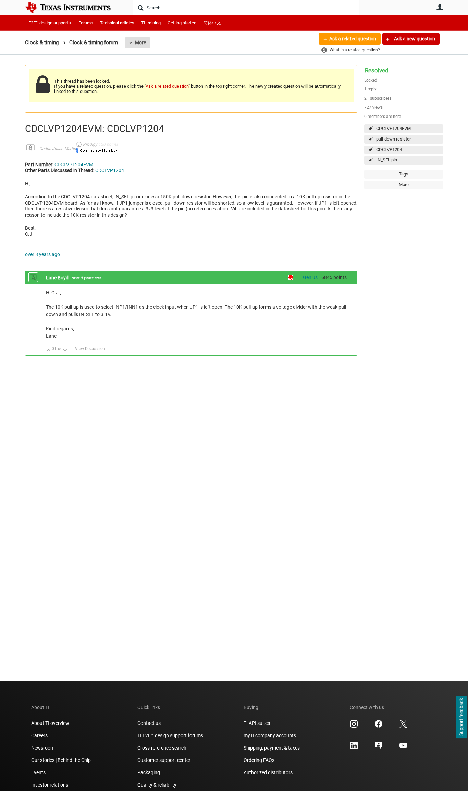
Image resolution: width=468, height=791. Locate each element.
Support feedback (461, 717)
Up (49, 350)
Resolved (377, 70)
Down (65, 350)
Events (38, 772)
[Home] (73, 7)
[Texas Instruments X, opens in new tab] (403, 726)
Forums (85, 22)
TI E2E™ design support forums (170, 735)
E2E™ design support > (50, 22)
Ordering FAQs (259, 760)
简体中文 (212, 22)
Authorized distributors (268, 772)
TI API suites (257, 723)
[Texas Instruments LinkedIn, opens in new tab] (354, 748)
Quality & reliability (156, 785)
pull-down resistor (393, 139)
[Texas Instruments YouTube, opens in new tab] (403, 748)
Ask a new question (414, 38)
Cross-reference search (161, 748)
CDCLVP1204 (389, 149)
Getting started (182, 22)
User (439, 7)
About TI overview (50, 723)
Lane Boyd (58, 277)
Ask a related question (352, 38)
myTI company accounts (270, 735)
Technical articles (117, 22)
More (140, 42)
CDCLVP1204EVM (393, 128)
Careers (39, 735)
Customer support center (163, 760)
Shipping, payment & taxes (272, 748)
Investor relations (49, 785)
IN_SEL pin (386, 159)
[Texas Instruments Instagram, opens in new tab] (354, 726)
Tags (403, 174)
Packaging (148, 772)
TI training (151, 22)
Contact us (149, 723)
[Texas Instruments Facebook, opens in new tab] (378, 726)
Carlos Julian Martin (57, 148)
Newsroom (42, 748)
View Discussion (90, 348)
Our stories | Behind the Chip (61, 760)
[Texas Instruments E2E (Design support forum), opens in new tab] (378, 748)
